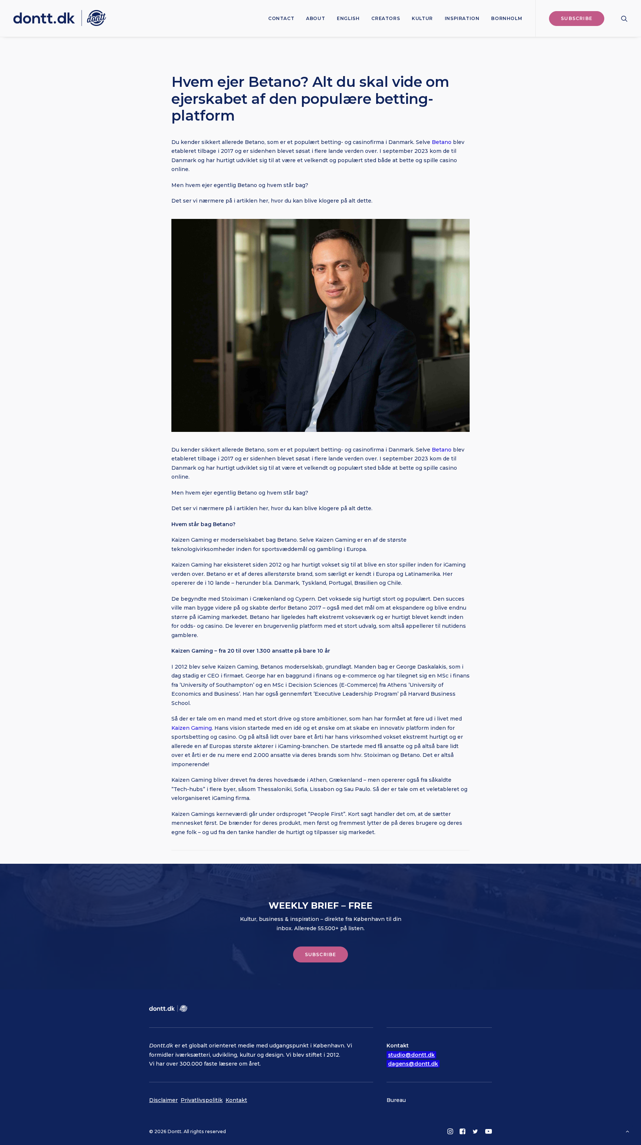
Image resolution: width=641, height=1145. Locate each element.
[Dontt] (59, 18)
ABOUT (315, 18)
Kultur (422, 18)
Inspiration (462, 18)
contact (281, 18)
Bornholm (506, 18)
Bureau (396, 1100)
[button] (624, 18)
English (348, 18)
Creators (385, 18)
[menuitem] (281, 18)
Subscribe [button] (320, 954)
